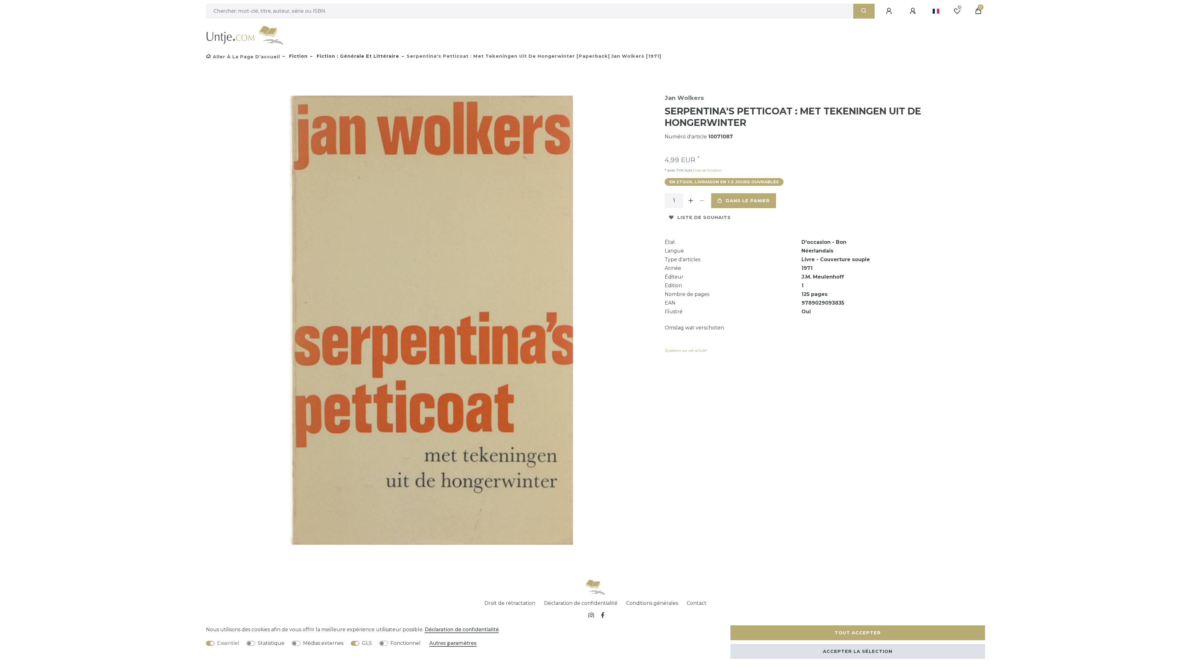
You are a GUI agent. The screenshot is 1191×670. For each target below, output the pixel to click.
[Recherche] (864, 11)
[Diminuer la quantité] (701, 200)
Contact (697, 603)
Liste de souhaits (704, 217)
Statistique (271, 643)
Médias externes (323, 643)
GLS (367, 643)
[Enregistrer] (913, 11)
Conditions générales (652, 603)
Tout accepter (858, 633)
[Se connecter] (889, 11)
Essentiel (228, 643)
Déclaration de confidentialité (581, 603)
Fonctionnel (405, 643)
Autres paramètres (453, 643)
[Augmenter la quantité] (690, 200)
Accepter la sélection (857, 651)
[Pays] (936, 11)
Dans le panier (748, 200)
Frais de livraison (707, 170)
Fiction (298, 56)
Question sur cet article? (686, 350)
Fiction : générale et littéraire (357, 56)
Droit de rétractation (509, 603)
